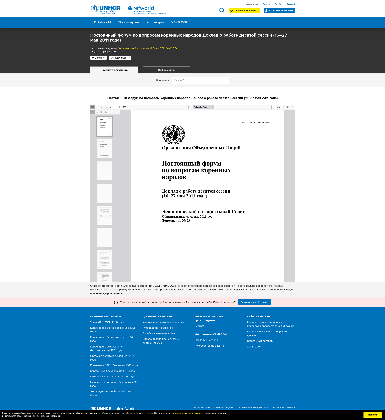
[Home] (128, 9)
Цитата (98, 57)
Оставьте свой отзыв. (254, 302)
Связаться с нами (201, 407)
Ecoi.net (199, 326)
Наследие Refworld (206, 340)
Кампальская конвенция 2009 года (112, 376)
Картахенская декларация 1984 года (112, 371)
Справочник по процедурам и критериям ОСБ (161, 340)
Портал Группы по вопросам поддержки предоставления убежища (270, 324)
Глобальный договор (260, 341)
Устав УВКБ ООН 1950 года (107, 322)
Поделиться (119, 57)
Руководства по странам (158, 328)
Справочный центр (223, 407)
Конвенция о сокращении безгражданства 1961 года (106, 348)
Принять (372, 415)
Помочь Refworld (246, 10)
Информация (166, 70)
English (266, 4)
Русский (291, 4)
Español (278, 4)
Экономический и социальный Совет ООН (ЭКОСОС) (147, 48)
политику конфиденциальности (187, 413)
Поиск (221, 10)
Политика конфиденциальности (253, 407)
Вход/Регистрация (281, 10)
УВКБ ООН (254, 346)
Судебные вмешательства (159, 333)
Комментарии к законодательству (163, 322)
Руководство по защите (209, 345)
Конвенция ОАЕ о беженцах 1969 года (114, 365)
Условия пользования (284, 407)
